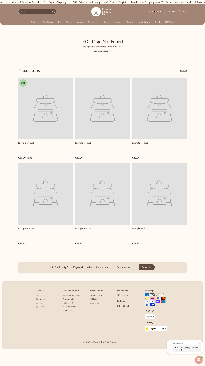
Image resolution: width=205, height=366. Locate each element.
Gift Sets (34, 22)
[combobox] (37, 11)
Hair (105, 22)
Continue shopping (102, 51)
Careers (38, 303)
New (59, 22)
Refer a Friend (96, 295)
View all (183, 70)
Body (79, 22)
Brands (158, 22)
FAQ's (38, 295)
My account (40, 307)
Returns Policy (69, 303)
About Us (67, 310)
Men (129, 22)
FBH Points (169, 22)
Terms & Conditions (71, 295)
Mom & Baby (143, 22)
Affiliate (93, 299)
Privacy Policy (69, 299)
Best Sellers (48, 22)
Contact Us (40, 299)
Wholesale (94, 303)
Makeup (117, 22)
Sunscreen (92, 22)
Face (68, 22)
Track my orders (69, 307)
